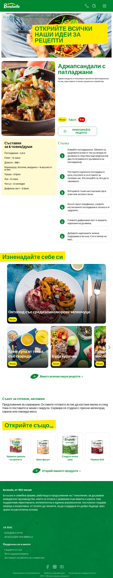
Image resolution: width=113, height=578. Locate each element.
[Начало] (4, 16)
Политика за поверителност (82, 573)
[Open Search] (94, 6)
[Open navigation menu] (104, 6)
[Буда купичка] (71, 366)
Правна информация (54, 573)
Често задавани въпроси (16, 553)
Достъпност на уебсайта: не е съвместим (24, 557)
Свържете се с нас (13, 549)
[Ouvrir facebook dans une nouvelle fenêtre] (47, 567)
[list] (56, 347)
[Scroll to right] (109, 347)
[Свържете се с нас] (87, 6)
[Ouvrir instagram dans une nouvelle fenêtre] (54, 567)
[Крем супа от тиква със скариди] (27, 366)
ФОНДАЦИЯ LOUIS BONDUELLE (18, 536)
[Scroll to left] (3, 347)
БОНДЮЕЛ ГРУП (13, 532)
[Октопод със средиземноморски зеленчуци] (56, 322)
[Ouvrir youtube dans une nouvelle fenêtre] (62, 567)
